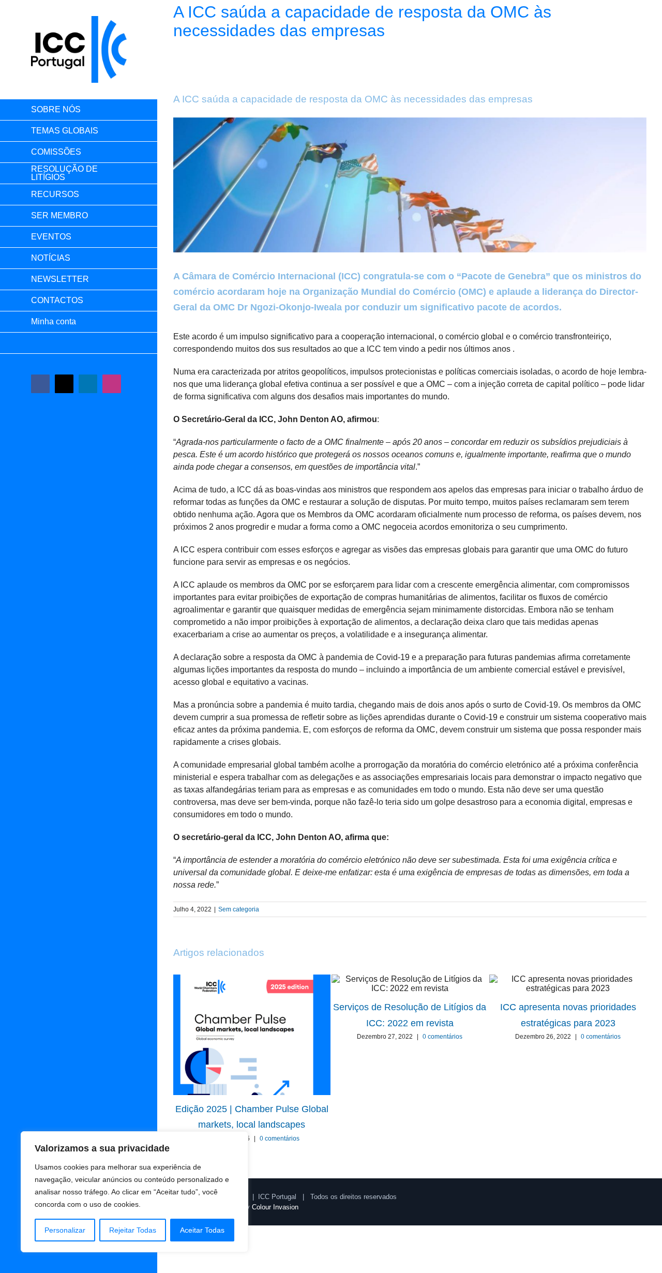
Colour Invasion (275, 1207)
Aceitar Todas (202, 1230)
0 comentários (279, 1138)
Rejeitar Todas (132, 1230)
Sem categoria (238, 909)
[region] (134, 1191)
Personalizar (64, 1230)
